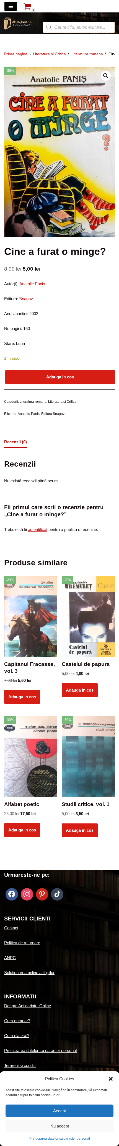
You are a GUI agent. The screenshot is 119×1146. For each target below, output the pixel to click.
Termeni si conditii (20, 1065)
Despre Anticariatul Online (27, 1005)
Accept (59, 1110)
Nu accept (59, 1126)
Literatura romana (87, 54)
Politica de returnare (22, 942)
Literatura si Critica (49, 54)
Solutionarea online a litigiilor (29, 972)
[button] (110, 1079)
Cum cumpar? (17, 1020)
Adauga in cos (60, 377)
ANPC (10, 957)
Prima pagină (15, 54)
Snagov (26, 298)
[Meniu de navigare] (10, 6)
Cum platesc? (16, 1035)
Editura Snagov (52, 414)
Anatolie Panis (32, 283)
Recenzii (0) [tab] (15, 441)
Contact (11, 927)
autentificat (37, 529)
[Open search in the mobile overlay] (79, 18)
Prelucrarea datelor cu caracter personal (59, 1138)
